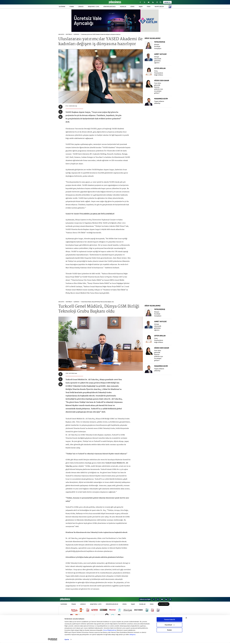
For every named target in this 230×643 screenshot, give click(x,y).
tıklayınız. (133, 634)
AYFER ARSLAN (159, 68)
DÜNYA (132, 6)
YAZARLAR (123, 6)
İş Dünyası (76, 34)
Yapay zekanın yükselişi (159, 102)
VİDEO (148, 6)
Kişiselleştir (168, 624)
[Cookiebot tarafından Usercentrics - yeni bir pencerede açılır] (52, 639)
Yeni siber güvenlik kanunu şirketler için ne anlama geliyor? (158, 88)
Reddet (169, 630)
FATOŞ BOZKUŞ (159, 42)
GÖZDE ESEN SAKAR (161, 80)
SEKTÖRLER (69, 34)
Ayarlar (67, 639)
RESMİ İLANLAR (159, 6)
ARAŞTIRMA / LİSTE (93, 6)
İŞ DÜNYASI (62, 6)
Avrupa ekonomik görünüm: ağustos (157, 60)
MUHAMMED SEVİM (161, 99)
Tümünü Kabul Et (169, 619)
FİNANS (71, 6)
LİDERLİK (80, 6)
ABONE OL (167, 2)
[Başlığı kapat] (186, 617)
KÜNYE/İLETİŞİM (145, 599)
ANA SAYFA (61, 34)
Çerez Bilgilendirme (110, 630)
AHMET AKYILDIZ (160, 54)
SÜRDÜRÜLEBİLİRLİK (109, 6)
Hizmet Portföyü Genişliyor (157, 47)
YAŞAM (141, 6)
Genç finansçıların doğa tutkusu (158, 73)
